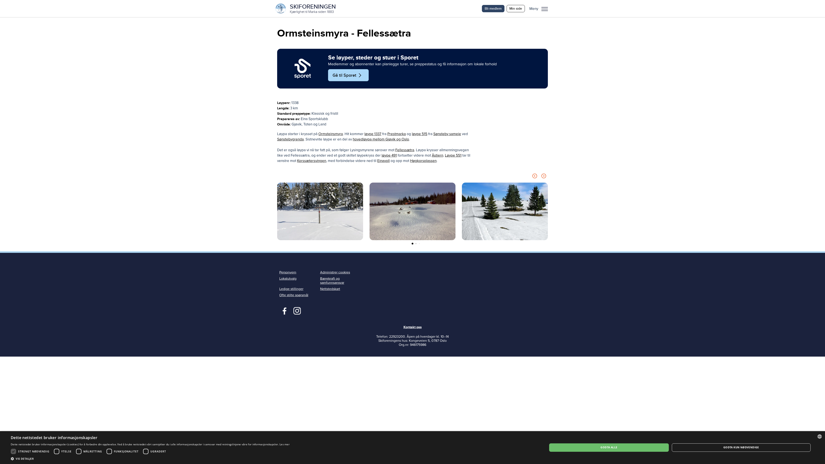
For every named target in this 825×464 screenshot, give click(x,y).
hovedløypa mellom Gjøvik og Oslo (381, 139)
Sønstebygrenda (290, 139)
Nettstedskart (330, 289)
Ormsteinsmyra (330, 134)
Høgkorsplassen (423, 161)
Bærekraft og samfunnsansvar (332, 280)
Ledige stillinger (291, 289)
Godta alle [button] (608, 447)
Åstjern (437, 155)
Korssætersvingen (311, 161)
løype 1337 (372, 134)
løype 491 (389, 155)
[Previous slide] (535, 176)
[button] (540, 8)
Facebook (283, 310)
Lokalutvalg (287, 278)
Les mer (285, 444)
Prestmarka (396, 134)
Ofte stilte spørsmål (293, 295)
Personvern (287, 272)
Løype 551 (453, 155)
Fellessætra (404, 150)
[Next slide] (544, 176)
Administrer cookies (335, 272)
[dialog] (412, 447)
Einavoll (383, 161)
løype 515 (419, 134)
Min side (515, 8)
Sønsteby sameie (447, 134)
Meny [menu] (544, 8)
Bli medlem (493, 8)
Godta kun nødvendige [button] (741, 447)
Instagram (297, 310)
